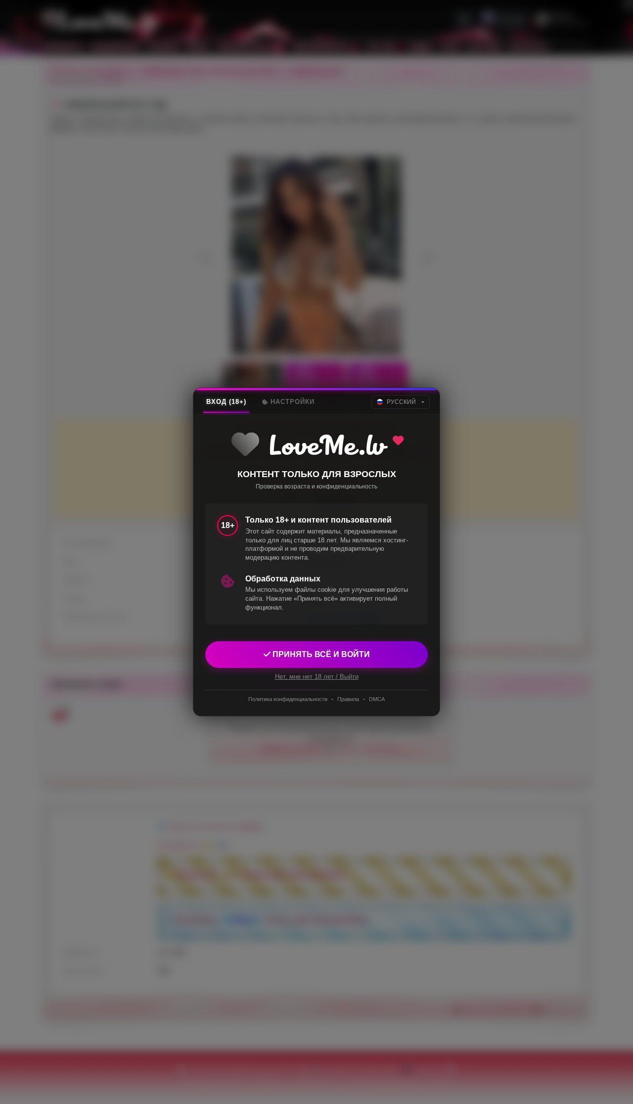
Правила (348, 699)
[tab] (226, 402)
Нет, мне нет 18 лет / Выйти (317, 676)
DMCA (377, 699)
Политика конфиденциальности (287, 699)
